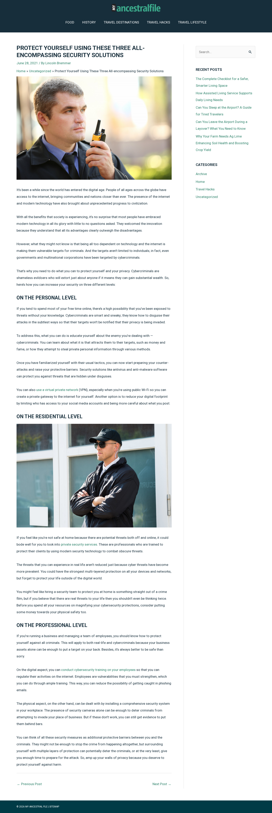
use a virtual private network (57, 390)
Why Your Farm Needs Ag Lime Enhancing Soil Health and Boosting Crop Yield (222, 143)
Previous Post (29, 784)
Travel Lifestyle (192, 22)
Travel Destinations (121, 22)
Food (70, 22)
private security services (79, 544)
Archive (201, 174)
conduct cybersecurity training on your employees (98, 670)
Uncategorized (207, 197)
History (89, 22)
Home (200, 182)
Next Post (162, 784)
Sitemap (54, 806)
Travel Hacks (158, 22)
